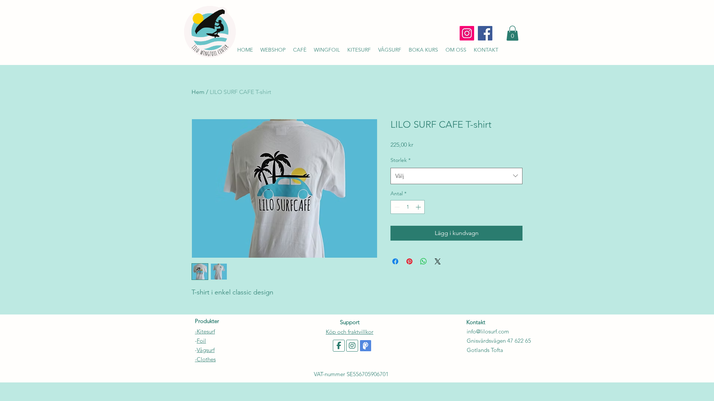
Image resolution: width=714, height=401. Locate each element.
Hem (198, 91)
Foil (201, 340)
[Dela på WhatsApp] (423, 261)
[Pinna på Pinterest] (409, 261)
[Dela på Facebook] (395, 261)
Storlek (400, 160)
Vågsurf (206, 349)
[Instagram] (467, 33)
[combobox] (456, 176)
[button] (512, 33)
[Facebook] (485, 33)
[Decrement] (396, 206)
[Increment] (419, 206)
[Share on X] (437, 261)
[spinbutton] (407, 206)
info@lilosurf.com (488, 331)
